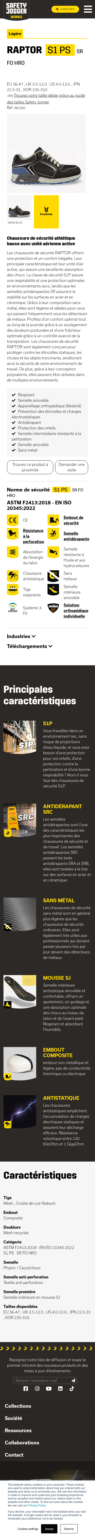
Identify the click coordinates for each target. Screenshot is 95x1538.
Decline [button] (69, 1529)
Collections (18, 1406)
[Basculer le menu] (88, 9)
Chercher (66, 9)
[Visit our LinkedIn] (60, 1388)
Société (13, 1418)
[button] (13, 153)
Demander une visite (72, 467)
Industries (19, 636)
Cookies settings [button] (28, 1529)
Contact (14, 1455)
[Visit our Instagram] (37, 1388)
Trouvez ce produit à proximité (30, 467)
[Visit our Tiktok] (71, 1388)
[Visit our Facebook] (25, 1388)
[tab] (47, 636)
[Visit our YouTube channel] (48, 1388)
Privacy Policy (37, 1505)
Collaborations (22, 1442)
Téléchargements (27, 646)
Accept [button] (49, 1529)
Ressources (18, 1430)
